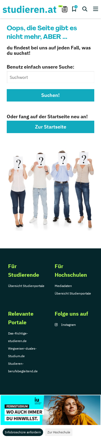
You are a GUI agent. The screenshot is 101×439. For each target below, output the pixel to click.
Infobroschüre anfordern (23, 432)
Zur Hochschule (58, 432)
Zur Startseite (50, 127)
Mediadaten (63, 286)
